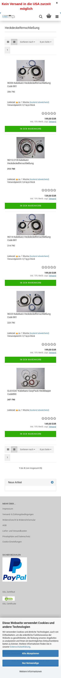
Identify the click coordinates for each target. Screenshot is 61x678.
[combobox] (27, 42)
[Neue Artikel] (52, 482)
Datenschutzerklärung (20, 647)
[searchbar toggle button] (41, 17)
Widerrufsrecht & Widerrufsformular (18, 520)
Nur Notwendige (30, 663)
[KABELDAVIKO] (8, 17)
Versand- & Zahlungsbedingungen (18, 514)
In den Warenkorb (30, 129)
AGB (4, 525)
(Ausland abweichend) (39, 102)
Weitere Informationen (30, 671)
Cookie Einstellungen (12, 541)
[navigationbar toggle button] (57, 17)
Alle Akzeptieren (30, 653)
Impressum (7, 509)
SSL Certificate (9, 603)
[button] (8, 42)
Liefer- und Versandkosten (14, 531)
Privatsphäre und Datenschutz (16, 536)
